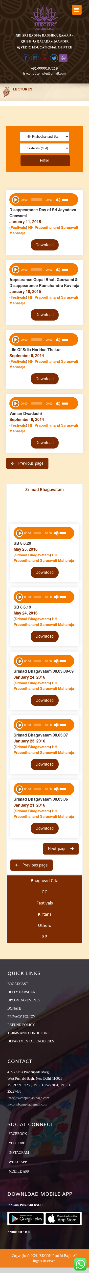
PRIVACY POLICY (21, 1017)
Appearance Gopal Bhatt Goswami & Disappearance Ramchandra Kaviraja (44, 282)
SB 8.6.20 (22, 543)
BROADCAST (17, 984)
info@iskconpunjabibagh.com (28, 1098)
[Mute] (57, 199)
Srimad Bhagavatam (32, 555)
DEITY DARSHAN (21, 992)
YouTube (17, 1143)
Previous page (30, 463)
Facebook (18, 1134)
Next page (58, 848)
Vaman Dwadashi (25, 413)
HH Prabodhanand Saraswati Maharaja (44, 557)
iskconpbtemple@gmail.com (44, 73)
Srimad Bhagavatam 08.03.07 (41, 735)
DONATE (14, 1008)
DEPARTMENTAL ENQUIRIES (30, 1041)
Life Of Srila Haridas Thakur (35, 349)
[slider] (69, 200)
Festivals (18, 227)
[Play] (15, 199)
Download (45, 244)
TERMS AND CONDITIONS (28, 1033)
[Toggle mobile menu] (76, 9)
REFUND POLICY (21, 1025)
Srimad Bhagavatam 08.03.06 (41, 799)
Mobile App (19, 1171)
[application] (43, 199)
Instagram (19, 1152)
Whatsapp (18, 1162)
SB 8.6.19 (22, 607)
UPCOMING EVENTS (23, 1000)
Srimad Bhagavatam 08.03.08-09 (44, 671)
